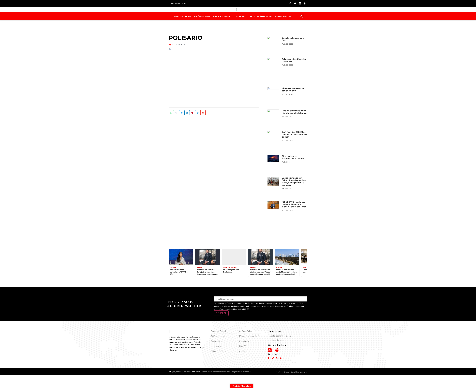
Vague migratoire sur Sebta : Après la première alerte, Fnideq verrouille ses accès (294, 181)
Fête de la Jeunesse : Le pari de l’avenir (293, 89)
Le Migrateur (240, 16)
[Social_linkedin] (305, 3)
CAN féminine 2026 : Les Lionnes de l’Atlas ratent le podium (294, 134)
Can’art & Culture (283, 16)
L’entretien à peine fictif (260, 16)
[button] (302, 16)
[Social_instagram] (300, 3)
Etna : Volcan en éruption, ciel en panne (293, 157)
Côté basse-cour (202, 16)
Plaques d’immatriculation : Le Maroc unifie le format (294, 111)
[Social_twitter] (295, 3)
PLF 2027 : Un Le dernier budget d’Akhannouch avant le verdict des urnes (294, 204)
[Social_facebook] (290, 3)
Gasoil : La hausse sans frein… (293, 39)
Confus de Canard (182, 16)
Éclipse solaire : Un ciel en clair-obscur (294, 60)
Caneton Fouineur (221, 16)
